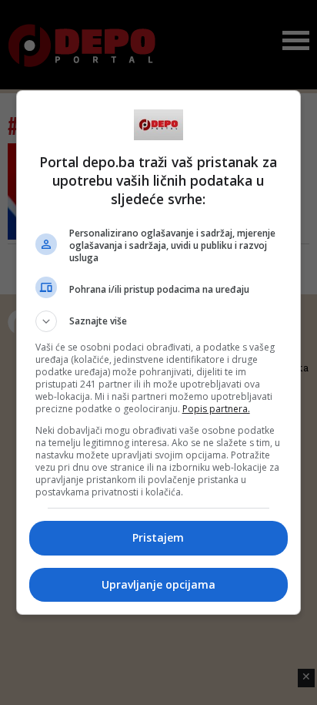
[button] (158, 321)
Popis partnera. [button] (216, 408)
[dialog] (159, 352)
